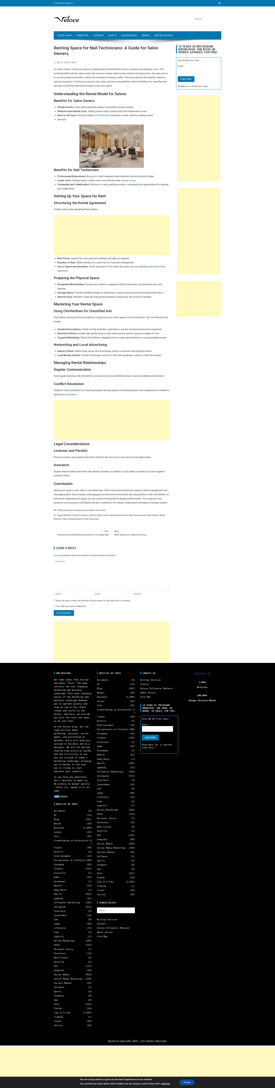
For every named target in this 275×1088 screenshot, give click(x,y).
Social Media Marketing (68, 978)
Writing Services (164, 35)
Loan (56, 932)
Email (181, 66)
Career (58, 832)
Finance (146, 35)
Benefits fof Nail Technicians (76, 515)
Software (59, 987)
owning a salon (128, 180)
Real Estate (61, 957)
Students (59, 995)
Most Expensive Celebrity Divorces (130, 533)
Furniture (59, 873)
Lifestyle (59, 928)
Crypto (58, 847)
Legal (57, 924)
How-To (112, 35)
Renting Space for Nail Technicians (84, 519)
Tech (56, 1004)
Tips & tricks (100, 510)
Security (59, 962)
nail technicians (102, 115)
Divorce (58, 851)
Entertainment (62, 856)
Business (99, 35)
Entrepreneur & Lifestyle (84, 510)
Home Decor (60, 890)
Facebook (59, 864)
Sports (58, 991)
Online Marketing (64, 940)
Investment (60, 915)
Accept (187, 1082)
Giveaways (59, 881)
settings (165, 1083)
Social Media (64, 35)
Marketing (83, 35)
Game (56, 877)
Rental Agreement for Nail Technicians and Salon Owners (134, 515)
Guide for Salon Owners (99, 515)
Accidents (59, 811)
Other (57, 945)
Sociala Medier (63, 983)
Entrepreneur (129, 35)
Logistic (59, 936)
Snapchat (59, 970)
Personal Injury (63, 949)
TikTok (58, 1008)
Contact (101, 924)
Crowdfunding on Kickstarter (71, 840)
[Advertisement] (111, 235)
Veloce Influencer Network (113, 928)
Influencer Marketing (67, 902)
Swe (56, 1000)
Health (58, 885)
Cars (56, 836)
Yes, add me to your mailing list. (71, 606)
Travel (58, 1021)
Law (56, 919)
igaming (58, 898)
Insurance (59, 911)
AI (55, 815)
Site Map (102, 936)
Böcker (58, 823)
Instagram (59, 907)
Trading (58, 1017)
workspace (71, 394)
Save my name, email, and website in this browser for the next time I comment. (93, 600)
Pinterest (59, 953)
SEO (56, 966)
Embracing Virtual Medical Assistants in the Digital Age (83, 533)
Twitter (58, 1025)
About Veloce (104, 932)
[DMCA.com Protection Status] (61, 796)
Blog (56, 819)
